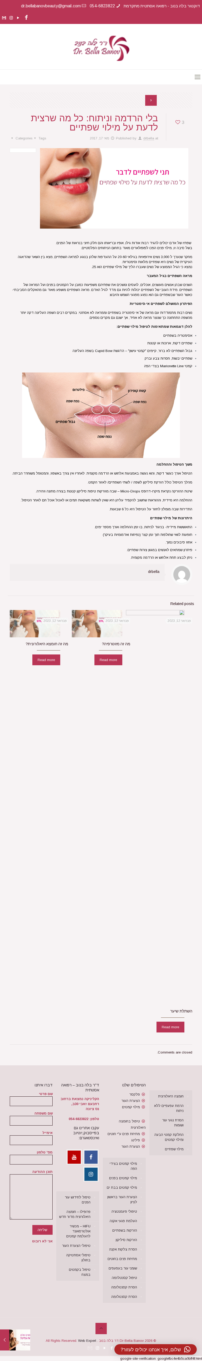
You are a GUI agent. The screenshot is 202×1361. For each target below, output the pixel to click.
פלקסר (134, 1094)
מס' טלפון (45, 1152)
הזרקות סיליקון (126, 1240)
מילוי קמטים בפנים (123, 1178)
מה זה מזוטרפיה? (116, 644)
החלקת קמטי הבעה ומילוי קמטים (169, 1137)
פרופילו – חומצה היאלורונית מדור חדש (74, 1214)
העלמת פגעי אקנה (123, 1221)
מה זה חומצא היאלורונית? (47, 644)
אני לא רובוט (42, 1241)
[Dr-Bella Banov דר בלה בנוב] (101, 46)
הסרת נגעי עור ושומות (173, 1122)
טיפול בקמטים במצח (79, 1272)
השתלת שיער (181, 1011)
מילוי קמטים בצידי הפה (123, 1166)
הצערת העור (131, 1101)
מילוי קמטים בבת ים (122, 1187)
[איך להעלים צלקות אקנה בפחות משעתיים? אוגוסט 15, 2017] (4, 1339)
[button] (155, 1349)
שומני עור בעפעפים (123, 1268)
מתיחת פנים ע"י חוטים (124, 1134)
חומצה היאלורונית (171, 1096)
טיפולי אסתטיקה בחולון (78, 1257)
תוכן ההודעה (42, 1172)
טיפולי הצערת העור (76, 1246)
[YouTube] (18, 18)
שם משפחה (43, 1113)
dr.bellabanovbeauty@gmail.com (51, 6)
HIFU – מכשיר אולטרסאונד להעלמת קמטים (78, 1231)
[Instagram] (11, 18)
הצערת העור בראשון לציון (122, 1199)
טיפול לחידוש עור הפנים (77, 1199)
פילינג (135, 1140)
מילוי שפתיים (174, 1149)
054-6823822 (102, 6)
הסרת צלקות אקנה (123, 1249)
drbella (148, 138)
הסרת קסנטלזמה (124, 1287)
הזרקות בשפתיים (124, 1230)
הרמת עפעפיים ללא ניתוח (169, 1108)
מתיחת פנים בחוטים (122, 1259)
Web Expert (87, 1341)
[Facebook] (26, 17)
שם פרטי (46, 1094)
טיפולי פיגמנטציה (124, 1211)
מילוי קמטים (131, 1107)
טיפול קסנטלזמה (124, 1278)
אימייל (47, 1133)
